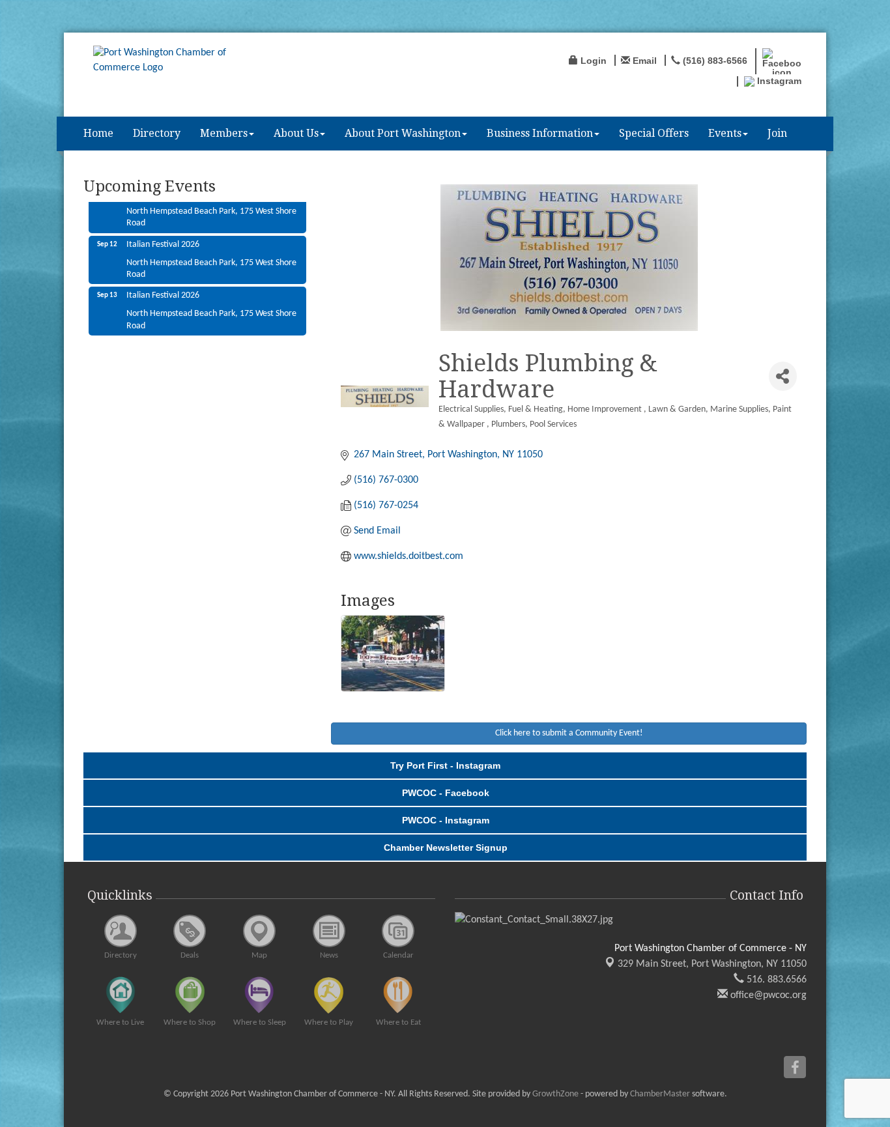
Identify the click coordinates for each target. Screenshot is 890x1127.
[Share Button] (783, 376)
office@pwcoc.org (767, 995)
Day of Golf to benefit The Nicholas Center (203, 332)
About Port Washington (403, 133)
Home (98, 133)
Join (777, 133)
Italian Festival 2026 (162, 230)
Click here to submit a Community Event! (569, 733)
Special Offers (654, 133)
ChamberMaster (660, 1094)
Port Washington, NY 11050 (712, 964)
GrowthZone (555, 1094)
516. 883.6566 (775, 980)
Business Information (540, 133)
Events (724, 133)
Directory (156, 133)
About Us (296, 133)
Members (224, 133)
